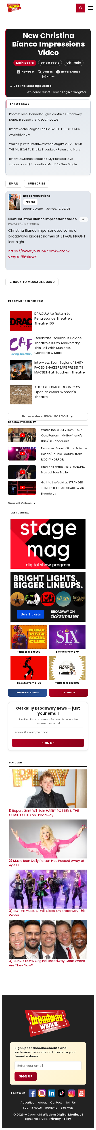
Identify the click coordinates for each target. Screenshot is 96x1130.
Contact (56, 1103)
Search (48, 71)
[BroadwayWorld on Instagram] (42, 1093)
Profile (30, 202)
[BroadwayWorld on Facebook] (32, 1093)
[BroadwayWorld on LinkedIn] (52, 1093)
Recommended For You (25, 301)
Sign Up (25, 1076)
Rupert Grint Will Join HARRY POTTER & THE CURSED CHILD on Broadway (44, 812)
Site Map (67, 1108)
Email (14, 183)
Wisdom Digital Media (60, 1114)
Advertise (27, 1103)
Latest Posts (50, 63)
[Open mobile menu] (90, 8)
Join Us (70, 1103)
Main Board (25, 63)
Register (57, 8)
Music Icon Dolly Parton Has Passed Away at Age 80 (46, 862)
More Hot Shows (28, 692)
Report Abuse (70, 71)
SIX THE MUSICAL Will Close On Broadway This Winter (47, 913)
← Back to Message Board (31, 86)
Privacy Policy (60, 1119)
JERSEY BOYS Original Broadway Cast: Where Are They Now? (47, 963)
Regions (51, 1108)
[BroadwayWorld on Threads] (71, 1093)
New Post (28, 71)
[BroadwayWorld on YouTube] (81, 1093)
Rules (51, 76)
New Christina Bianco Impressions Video (42, 219)
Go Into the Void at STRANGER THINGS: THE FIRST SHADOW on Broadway (62, 488)
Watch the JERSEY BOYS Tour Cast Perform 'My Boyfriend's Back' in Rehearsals (61, 435)
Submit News (32, 1108)
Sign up (48, 743)
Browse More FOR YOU (45, 416)
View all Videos (20, 503)
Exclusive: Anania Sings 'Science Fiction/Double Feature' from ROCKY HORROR (64, 454)
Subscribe (37, 183)
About (42, 1103)
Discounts (68, 692)
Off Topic (73, 63)
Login (69, 8)
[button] (80, 8)
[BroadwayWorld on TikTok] (62, 1093)
